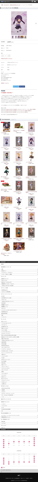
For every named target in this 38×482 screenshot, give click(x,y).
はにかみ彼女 (3, 361)
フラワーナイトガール (5, 368)
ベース (2, 396)
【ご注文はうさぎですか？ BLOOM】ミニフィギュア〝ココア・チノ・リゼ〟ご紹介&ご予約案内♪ (20, 109)
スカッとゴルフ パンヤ (5, 347)
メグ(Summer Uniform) (17, 191)
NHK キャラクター (4, 328)
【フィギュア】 (3, 319)
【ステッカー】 (3, 425)
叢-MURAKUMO (4, 313)
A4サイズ (3, 427)
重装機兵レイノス (4, 306)
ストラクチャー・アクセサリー (7, 272)
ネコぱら (3, 357)
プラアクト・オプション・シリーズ (7, 393)
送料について (23, 478)
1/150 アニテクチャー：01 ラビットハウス (6, 205)
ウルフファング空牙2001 (5, 291)
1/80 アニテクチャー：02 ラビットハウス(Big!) (6, 254)
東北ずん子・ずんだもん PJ (6, 282)
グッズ (2, 407)
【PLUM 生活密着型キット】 (6, 413)
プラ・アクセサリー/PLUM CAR (7, 395)
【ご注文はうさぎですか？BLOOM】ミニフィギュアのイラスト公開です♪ (16, 112)
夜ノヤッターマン (4, 378)
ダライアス (3, 308)
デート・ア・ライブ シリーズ (6, 352)
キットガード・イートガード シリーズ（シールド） (10, 415)
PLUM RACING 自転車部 (5, 409)
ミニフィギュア (4, 405)
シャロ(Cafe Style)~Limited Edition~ (6, 238)
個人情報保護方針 (17, 478)
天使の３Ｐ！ (3, 354)
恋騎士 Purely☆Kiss (5, 338)
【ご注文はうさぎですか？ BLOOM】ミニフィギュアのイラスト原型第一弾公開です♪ (18, 110)
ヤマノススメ (3, 375)
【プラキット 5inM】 (4, 287)
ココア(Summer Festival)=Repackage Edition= (31, 177)
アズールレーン (4, 324)
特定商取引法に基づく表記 (9, 478)
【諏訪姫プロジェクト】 (5, 401)
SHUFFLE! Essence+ (5, 345)
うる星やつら (3, 383)
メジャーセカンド (4, 373)
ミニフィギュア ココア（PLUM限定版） (31, 223)
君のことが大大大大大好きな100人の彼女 (8, 335)
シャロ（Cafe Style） (29, 162)
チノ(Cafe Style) (3, 132)
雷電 (2, 315)
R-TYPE (2, 296)
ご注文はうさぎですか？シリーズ (7, 301)
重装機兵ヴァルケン (5, 304)
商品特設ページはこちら (5, 83)
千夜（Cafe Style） (4, 176)
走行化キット (3, 270)
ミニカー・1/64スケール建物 (6, 274)
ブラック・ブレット (5, 366)
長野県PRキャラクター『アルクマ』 (7, 283)
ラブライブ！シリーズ (5, 380)
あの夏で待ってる (5, 326)
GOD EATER (3, 342)
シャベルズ (3, 423)
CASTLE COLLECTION (5, 388)
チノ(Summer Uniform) (17, 147)
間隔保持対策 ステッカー (5, 417)
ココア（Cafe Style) (29, 238)
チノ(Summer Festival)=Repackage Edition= (31, 192)
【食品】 (2, 264)
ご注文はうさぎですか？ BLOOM (7, 285)
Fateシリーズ (3, 364)
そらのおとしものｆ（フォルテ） (7, 350)
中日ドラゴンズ (4, 280)
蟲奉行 (2, 371)
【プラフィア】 (3, 276)
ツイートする (16, 86)
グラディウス (3, 299)
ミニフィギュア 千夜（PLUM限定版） (31, 208)
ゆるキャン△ (3, 376)
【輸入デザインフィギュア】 (6, 399)
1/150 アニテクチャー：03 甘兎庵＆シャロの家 (19, 131)
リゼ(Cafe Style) (15, 207)
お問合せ (31, 478)
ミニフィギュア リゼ (29, 147)
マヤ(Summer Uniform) (17, 176)
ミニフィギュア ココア (29, 132)
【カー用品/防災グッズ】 (5, 419)
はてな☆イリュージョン (5, 359)
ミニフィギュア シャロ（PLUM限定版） (6, 223)
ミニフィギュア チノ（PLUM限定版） (18, 223)
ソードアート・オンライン (6, 349)
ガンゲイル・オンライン (5, 333)
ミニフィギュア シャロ (16, 162)
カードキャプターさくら (5, 331)
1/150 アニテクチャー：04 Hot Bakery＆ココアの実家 (6, 190)
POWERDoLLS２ (4, 311)
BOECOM (3, 421)
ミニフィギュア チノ (4, 147)
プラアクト (3, 391)
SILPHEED (3, 303)
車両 (2, 269)
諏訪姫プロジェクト (5, 278)
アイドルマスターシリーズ (6, 323)
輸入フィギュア (4, 321)
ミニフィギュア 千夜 (4, 162)
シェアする (22, 86)
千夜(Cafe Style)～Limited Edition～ (18, 238)
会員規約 (27, 478)
